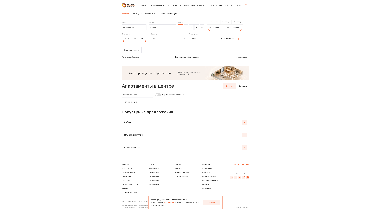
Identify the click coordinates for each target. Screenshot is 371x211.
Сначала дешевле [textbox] (130, 95)
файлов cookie (168, 202)
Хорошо (211, 202)
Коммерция (172, 14)
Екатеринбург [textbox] (128, 27)
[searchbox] (151, 27)
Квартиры (126, 14)
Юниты (162, 14)
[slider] (209, 30)
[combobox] (134, 27)
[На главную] (128, 5)
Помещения (137, 14)
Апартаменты (150, 14)
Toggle (158, 94)
